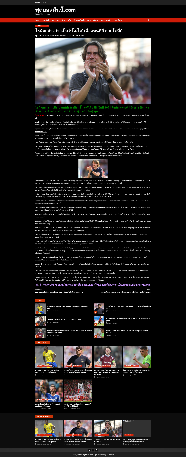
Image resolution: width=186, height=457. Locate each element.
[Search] (148, 20)
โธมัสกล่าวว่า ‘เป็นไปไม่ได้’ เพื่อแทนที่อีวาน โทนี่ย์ (40, 321)
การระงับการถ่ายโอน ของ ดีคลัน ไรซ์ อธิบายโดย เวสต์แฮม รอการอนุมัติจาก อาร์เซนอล (40, 333)
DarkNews (100, 455)
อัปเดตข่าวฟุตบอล (92, 20)
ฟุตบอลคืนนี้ (45, 20)
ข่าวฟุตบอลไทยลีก (79, 20)
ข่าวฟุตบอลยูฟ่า (105, 20)
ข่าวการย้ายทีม (66, 20)
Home (37, 20)
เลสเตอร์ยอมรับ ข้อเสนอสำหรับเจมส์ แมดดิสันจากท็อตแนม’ (49, 391)
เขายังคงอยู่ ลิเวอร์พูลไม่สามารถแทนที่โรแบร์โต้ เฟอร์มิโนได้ (78, 391)
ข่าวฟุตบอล (55, 20)
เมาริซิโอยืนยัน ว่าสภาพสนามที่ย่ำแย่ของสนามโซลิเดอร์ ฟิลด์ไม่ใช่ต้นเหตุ (126, 290)
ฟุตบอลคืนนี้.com (55, 10)
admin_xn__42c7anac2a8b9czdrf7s (48, 35)
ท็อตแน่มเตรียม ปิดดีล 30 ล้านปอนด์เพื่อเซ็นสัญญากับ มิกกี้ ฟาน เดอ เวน (99, 333)
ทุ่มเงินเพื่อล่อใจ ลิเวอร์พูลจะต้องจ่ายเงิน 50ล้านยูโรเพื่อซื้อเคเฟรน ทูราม (59, 290)
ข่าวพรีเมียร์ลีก (117, 20)
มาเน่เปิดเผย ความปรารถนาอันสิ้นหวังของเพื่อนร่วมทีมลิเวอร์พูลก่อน (40, 308)
